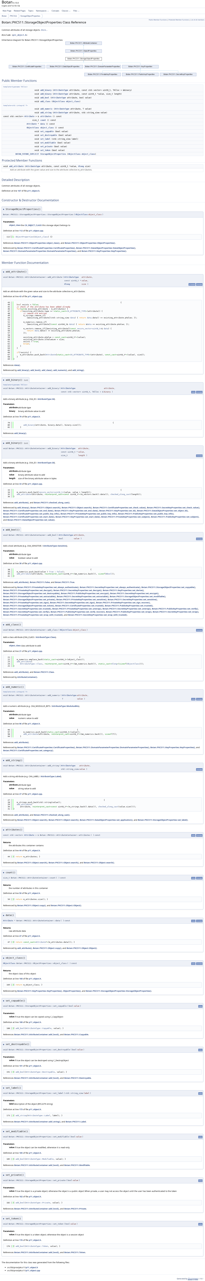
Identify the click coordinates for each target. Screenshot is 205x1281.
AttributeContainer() (27, 677)
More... (44, 30)
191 (21, 1066)
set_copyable (47, 131)
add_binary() (23, 370)
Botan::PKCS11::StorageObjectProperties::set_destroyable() (31, 593)
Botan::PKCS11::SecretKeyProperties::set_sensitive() (132, 599)
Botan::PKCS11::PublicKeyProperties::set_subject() (175, 516)
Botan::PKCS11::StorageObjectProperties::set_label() (163, 820)
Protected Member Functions (179, 20)
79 (20, 416)
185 (21, 1153)
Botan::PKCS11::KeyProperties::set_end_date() (76, 510)
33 (20, 484)
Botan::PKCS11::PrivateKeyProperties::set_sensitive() (81, 599)
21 (20, 651)
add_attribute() (21, 502)
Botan (4, 16)
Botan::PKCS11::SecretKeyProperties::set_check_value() (173, 507)
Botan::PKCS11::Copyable (76, 1034)
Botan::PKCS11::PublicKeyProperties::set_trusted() (129, 605)
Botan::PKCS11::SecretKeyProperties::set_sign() (72, 602)
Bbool (109, 574)
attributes (45, 116)
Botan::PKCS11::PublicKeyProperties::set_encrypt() (85, 593)
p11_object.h (19, 35)
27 (20, 794)
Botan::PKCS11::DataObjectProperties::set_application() (106, 820)
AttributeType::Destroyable (40, 1072)
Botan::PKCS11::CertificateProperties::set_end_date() (28, 510)
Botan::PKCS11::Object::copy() (31, 905)
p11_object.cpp (36, 230)
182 (21, 1196)
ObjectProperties (24, 237)
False (59, 572)
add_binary (45, 90)
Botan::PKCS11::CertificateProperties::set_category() (28, 750)
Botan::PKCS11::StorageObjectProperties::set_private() (29, 599)
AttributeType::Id (46, 399)
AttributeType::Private (38, 1203)
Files (75, 11)
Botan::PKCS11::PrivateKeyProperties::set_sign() (26, 602)
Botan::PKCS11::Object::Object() (66, 905)
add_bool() (35, 370)
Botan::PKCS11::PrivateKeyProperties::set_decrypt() (27, 590)
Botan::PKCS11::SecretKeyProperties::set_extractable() (83, 596)
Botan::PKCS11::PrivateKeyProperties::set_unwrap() (76, 608)
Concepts (55, 11)
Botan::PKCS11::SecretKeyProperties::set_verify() (26, 611)
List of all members (197, 20)
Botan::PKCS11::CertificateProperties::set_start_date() (28, 516)
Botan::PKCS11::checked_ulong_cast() (52, 502)
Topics (30, 11)
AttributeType (61, 90)
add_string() (78, 370)
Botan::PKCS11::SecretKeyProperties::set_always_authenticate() (110, 587)
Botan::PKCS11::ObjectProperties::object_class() (37, 243)
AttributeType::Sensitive (55, 545)
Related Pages (20, 11)
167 (19, 190)
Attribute (29, 116)
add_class (45, 101)
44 (20, 850)
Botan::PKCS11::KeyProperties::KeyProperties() (104, 251)
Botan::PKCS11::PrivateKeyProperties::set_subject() (125, 516)
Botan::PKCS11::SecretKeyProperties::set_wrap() (175, 611)
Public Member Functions (158, 20)
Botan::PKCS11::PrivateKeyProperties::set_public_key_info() (89, 513)
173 (21, 1109)
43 (20, 296)
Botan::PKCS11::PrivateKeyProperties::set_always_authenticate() (48, 587)
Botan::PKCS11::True (64, 582)
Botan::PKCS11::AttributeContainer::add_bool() (36, 1034)
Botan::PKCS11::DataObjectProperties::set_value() (31, 520)
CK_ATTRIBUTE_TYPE (76, 311)
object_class (72, 101)
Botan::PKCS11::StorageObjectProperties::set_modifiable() (137, 596)
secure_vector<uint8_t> (89, 329)
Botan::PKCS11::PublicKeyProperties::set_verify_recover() (78, 611)
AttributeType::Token (37, 1246)
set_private (46, 146)
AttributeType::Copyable (38, 1028)
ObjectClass (59, 101)
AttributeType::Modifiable (40, 1159)
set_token (45, 150)
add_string (45, 112)
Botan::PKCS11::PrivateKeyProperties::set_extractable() (29, 596)
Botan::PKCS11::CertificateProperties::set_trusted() (79, 605)
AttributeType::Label (51, 776)
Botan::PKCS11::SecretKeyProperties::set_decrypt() (77, 590)
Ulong (81, 166)
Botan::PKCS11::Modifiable (77, 1165)
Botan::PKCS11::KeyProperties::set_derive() (123, 590)
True (51, 572)
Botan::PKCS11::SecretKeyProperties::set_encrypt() (134, 593)
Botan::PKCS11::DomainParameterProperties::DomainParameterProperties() (39, 251)
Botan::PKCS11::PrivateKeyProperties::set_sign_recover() (123, 602)
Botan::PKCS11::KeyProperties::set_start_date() (78, 516)
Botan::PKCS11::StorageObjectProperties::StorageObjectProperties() (118, 991)
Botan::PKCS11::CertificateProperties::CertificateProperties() (46, 248)
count (43, 120)
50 (20, 893)
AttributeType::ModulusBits (65, 706)
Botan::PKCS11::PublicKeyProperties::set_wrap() (129, 611)
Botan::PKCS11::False (40, 582)
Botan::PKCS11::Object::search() (45, 507)
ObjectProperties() (72, 991)
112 (21, 230)
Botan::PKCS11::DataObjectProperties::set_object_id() (162, 510)
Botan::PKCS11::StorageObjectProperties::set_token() (28, 605)
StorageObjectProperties (30, 16)
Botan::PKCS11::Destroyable (77, 1078)
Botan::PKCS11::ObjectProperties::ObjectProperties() (90, 243)
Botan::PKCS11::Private (75, 1208)
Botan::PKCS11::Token (74, 1252)
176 (21, 1240)
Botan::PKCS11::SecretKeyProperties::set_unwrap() (126, 608)
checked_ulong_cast (120, 494)
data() (17, 365)
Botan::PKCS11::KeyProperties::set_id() (117, 510)
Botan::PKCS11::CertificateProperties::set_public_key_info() (31, 513)
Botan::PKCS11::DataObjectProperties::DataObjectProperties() (105, 248)
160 (21, 978)
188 (21, 1022)
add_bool (44, 98)
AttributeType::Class (45, 637)
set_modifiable (48, 143)
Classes (65, 11)
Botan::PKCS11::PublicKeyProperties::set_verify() (175, 608)
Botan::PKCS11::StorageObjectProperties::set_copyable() (168, 587)
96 (20, 723)
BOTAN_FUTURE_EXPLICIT (27, 154)
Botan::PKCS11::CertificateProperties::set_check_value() (119, 507)
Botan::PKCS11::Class (44, 672)
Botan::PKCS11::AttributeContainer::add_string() (37, 1121)
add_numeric (46, 109)
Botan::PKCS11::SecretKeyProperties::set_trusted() (27, 608)
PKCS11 (13, 16)
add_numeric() (60, 370)
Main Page (7, 11)
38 (20, 563)
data (42, 124)
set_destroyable (48, 135)
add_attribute (16, 166)
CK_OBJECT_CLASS (33, 225)
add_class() (47, 370)
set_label (45, 139)
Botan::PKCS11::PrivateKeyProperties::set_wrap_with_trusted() (33, 615)
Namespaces (41, 11)
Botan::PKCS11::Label (76, 1121)
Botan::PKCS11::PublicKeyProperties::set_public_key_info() (146, 513)
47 (20, 936)
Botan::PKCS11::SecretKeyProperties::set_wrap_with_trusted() (97, 615)
